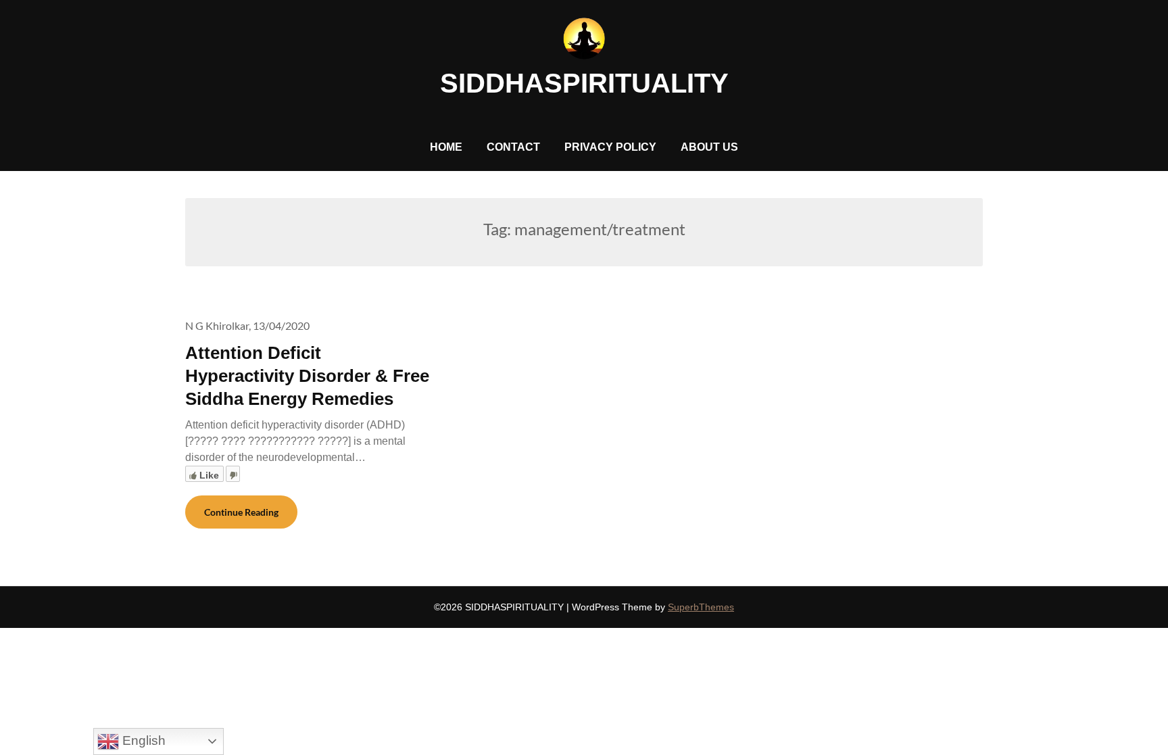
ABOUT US (709, 147)
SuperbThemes (701, 607)
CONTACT (513, 147)
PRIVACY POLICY (610, 147)
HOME (446, 147)
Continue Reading (241, 512)
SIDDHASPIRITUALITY (584, 83)
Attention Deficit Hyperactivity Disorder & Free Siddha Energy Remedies (307, 376)
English (142, 740)
